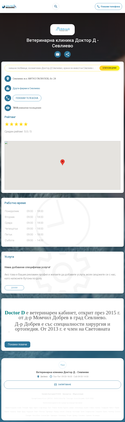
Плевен (54, 408)
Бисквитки (67, 394)
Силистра (68, 411)
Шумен (86, 408)
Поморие (28, 415)
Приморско (53, 415)
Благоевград (79, 408)
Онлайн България (48, 394)
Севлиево (81, 415)
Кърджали (30, 411)
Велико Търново (63, 408)
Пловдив (25, 408)
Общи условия (78, 394)
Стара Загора (43, 408)
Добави (14, 288)
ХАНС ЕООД (89, 398)
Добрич (71, 408)
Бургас (36, 408)
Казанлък (13, 411)
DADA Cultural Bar (59, 398)
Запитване (64, 384)
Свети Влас (36, 415)
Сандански (99, 411)
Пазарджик (104, 408)
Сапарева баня (90, 411)
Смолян (62, 411)
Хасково (97, 408)
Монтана (42, 411)
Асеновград (62, 415)
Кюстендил (76, 411)
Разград (56, 411)
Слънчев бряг (45, 415)
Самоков (89, 415)
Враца (24, 411)
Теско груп (69, 398)
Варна (31, 408)
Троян (82, 411)
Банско (105, 411)
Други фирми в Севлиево (26, 88)
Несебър (111, 411)
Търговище (49, 411)
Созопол (117, 411)
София (19, 408)
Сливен (91, 408)
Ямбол (111, 408)
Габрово (6, 411)
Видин (19, 411)
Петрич (69, 415)
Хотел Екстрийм (79, 398)
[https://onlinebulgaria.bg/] (9, 6)
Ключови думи (109, 68)
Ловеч (36, 411)
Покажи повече (17, 344)
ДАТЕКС (50, 398)
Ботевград (96, 415)
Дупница (74, 415)
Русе (49, 408)
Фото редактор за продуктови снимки (70, 403)
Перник (117, 408)
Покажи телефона (27, 98)
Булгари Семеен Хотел (39, 398)
